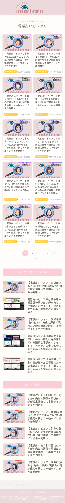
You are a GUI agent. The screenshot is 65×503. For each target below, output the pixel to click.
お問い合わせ (25, 492)
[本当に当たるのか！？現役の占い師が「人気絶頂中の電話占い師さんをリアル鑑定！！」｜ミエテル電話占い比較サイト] (32, 12)
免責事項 (41, 492)
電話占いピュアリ (22, 485)
